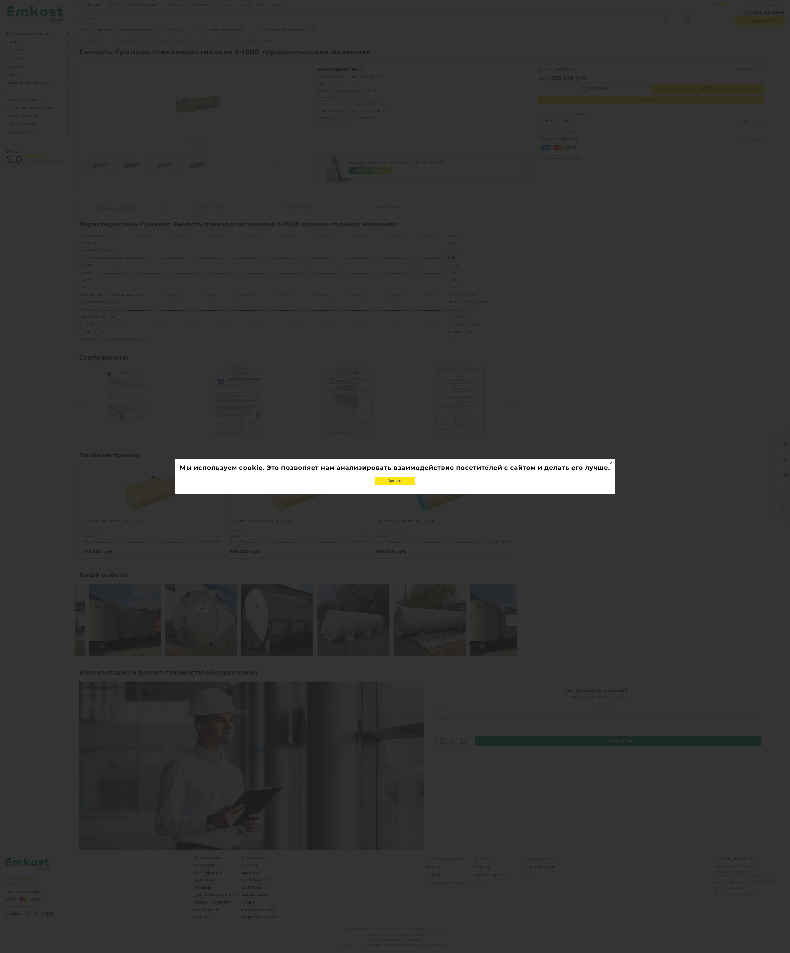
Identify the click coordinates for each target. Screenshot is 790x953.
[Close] (610, 463)
